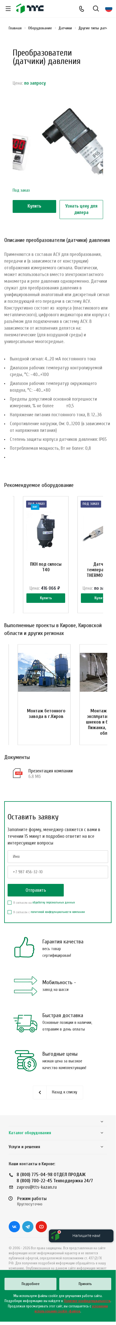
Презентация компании (50, 771)
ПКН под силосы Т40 (46, 567)
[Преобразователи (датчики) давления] (58, 145)
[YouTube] (41, 1226)
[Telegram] (27, 1226)
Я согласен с (49, 912)
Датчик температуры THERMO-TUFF (100, 570)
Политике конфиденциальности (87, 1301)
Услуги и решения (24, 1147)
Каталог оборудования (30, 1133)
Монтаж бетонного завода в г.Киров (46, 713)
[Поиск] (96, 9)
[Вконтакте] (14, 1226)
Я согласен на (44, 903)
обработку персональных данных (54, 902)
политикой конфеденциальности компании (58, 912)
